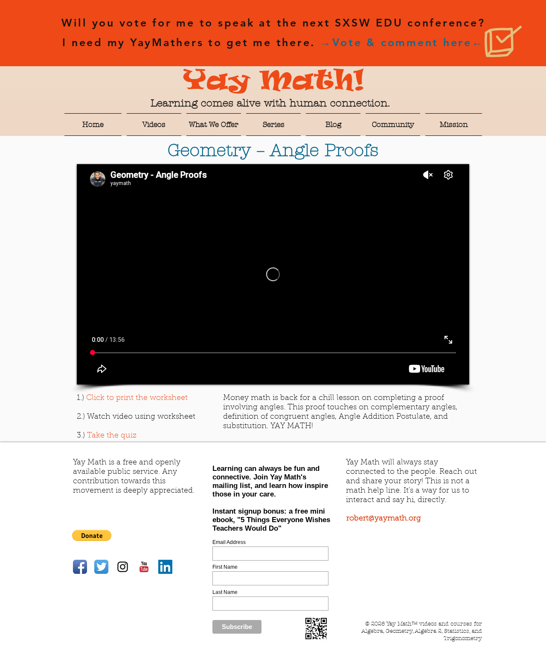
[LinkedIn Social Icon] (165, 567)
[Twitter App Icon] (101, 567)
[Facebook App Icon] (80, 567)
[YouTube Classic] (144, 567)
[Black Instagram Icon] (123, 567)
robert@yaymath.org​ (383, 519)
